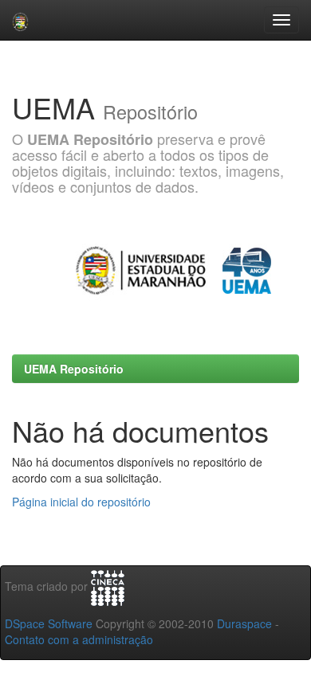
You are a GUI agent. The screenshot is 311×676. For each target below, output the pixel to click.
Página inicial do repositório (81, 502)
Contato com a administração (79, 639)
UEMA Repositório (74, 369)
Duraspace (244, 623)
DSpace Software (49, 623)
